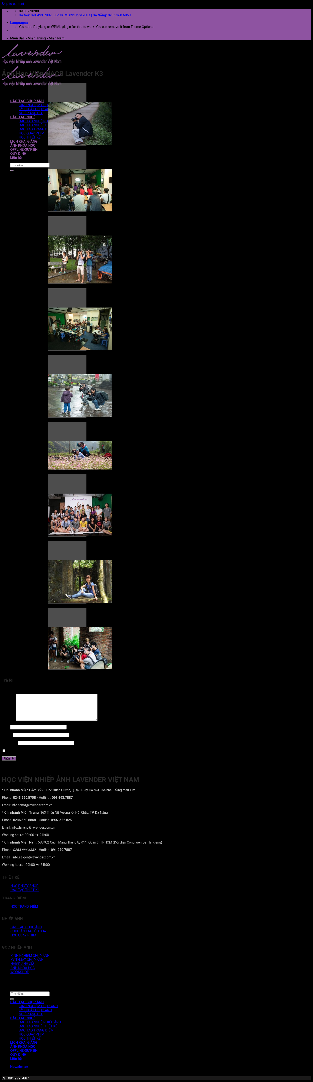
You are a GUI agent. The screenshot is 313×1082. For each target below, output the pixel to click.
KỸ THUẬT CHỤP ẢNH (35, 109)
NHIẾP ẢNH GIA (31, 113)
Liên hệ (16, 158)
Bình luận (8, 720)
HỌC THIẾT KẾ (29, 137)
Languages (19, 23)
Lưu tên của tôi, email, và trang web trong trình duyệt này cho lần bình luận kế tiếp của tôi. (72, 751)
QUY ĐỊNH (18, 154)
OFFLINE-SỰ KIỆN (23, 149)
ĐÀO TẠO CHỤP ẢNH (27, 101)
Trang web (9, 743)
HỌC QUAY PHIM (31, 133)
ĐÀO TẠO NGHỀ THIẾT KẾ (38, 125)
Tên (5, 727)
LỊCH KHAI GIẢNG (23, 141)
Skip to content (13, 4)
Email (7, 735)
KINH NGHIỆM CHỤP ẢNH (38, 105)
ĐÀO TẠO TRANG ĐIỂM (36, 129)
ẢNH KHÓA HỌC (22, 145)
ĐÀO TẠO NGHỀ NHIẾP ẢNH (40, 121)
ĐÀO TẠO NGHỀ (22, 117)
